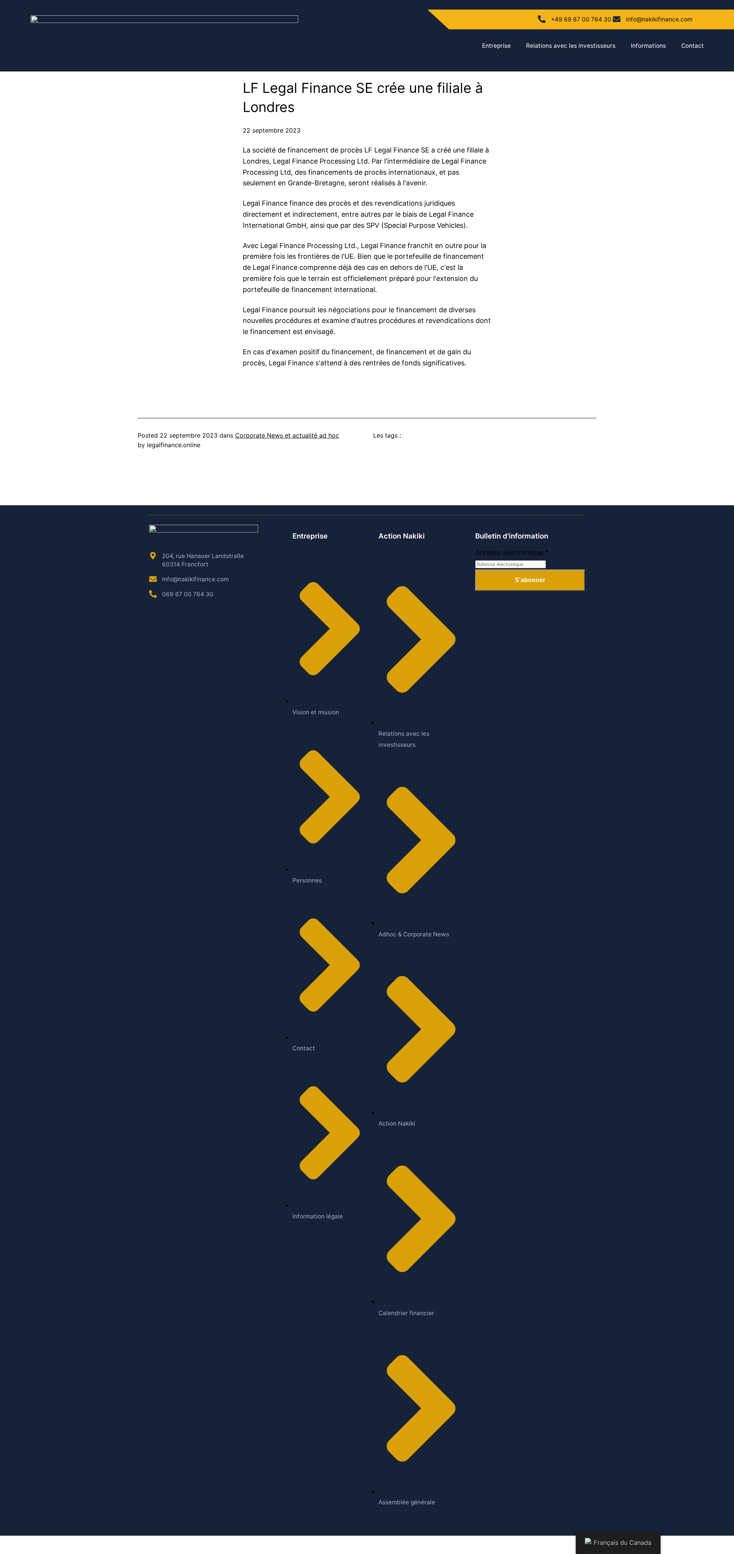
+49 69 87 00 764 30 (581, 19)
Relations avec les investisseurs (570, 45)
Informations (648, 45)
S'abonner (530, 580)
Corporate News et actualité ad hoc (287, 435)
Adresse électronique (512, 552)
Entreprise (496, 45)
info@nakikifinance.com (659, 19)
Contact (692, 45)
